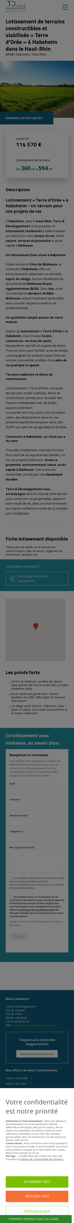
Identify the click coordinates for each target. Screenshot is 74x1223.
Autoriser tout (37, 1181)
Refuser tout (37, 1196)
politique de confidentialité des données (41, 1159)
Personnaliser (37, 1211)
